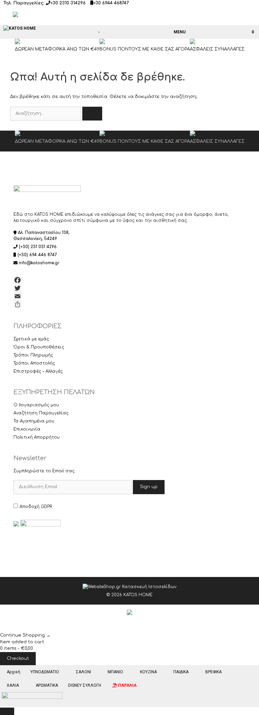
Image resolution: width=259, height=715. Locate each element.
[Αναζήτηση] (92, 114)
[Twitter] (129, 288)
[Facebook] (129, 280)
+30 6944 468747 (111, 3)
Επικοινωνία (26, 429)
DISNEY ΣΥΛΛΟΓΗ (84, 685)
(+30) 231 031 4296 (38, 246)
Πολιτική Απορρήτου (36, 437)
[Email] (129, 296)
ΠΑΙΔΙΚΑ (181, 672)
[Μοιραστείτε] (129, 304)
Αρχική (13, 672)
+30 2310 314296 (68, 3)
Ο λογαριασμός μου (36, 405)
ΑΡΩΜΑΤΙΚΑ (47, 685)
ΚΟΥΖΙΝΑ (148, 672)
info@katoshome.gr (39, 263)
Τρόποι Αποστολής (34, 363)
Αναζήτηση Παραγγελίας (40, 413)
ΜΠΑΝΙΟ (115, 672)
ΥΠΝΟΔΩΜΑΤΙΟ (44, 672)
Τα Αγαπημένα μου (33, 421)
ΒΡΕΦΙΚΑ (213, 672)
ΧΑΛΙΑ (13, 685)
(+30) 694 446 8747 (37, 254)
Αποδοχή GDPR (36, 506)
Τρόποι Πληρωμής (33, 355)
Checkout (18, 658)
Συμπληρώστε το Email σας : (45, 471)
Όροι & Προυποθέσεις (38, 347)
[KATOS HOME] (19, 28)
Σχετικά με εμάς (31, 339)
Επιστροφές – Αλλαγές (38, 371)
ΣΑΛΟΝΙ (83, 672)
